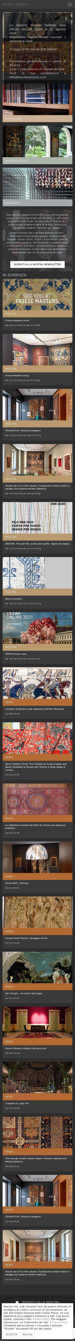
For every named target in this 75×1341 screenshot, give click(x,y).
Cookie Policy (41, 1319)
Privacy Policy (59, 1322)
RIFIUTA (27, 1334)
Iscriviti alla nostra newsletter (37, 264)
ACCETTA (11, 1334)
